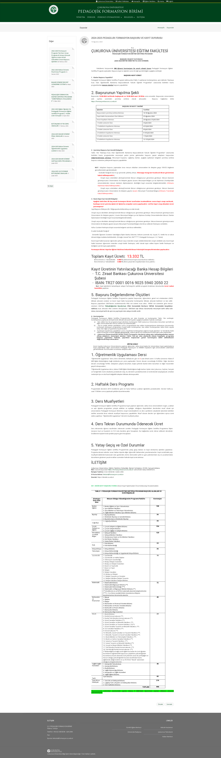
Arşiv (51, 186)
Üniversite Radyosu (134, 732)
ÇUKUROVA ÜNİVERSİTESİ (110, 8)
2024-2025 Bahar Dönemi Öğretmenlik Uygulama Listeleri (60, 148)
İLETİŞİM (141, 17)
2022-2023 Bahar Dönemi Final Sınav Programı (60, 71)
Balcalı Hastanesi (167, 727)
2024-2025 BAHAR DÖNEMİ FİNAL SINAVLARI (60, 135)
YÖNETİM (80, 17)
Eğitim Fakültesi (149, 1)
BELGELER (128, 17)
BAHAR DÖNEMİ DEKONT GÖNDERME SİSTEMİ (59, 83)
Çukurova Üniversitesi (105, 1)
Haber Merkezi (167, 737)
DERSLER (91, 17)
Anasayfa (136, 1)
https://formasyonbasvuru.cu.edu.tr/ (104, 101)
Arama (161, 1)
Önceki (160, 704)
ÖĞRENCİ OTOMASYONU (109, 17)
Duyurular (170, 28)
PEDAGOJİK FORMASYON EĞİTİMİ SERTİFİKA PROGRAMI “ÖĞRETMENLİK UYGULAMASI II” (61, 98)
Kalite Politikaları (123, 1)
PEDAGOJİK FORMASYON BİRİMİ (110, 12)
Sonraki (169, 704)
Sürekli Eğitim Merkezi (133, 727)
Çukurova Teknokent (165, 732)
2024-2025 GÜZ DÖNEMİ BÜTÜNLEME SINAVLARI (59, 172)
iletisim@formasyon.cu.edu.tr (113, 474)
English (170, 1)
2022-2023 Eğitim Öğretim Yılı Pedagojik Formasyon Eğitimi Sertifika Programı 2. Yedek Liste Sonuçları (61, 112)
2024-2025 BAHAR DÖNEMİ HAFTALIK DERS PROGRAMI (60, 160)
